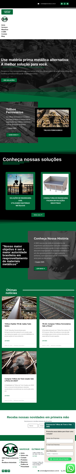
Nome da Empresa (52, 438)
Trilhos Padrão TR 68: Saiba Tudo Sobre (38, 453)
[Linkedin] (67, 4)
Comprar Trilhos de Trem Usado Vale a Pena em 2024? (38, 464)
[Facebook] (62, 4)
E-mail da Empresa (53, 444)
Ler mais (7, 340)
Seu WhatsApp (51, 451)
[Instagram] (64, 4)
